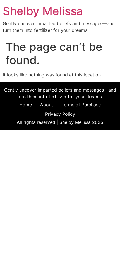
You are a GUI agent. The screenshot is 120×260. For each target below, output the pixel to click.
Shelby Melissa (43, 11)
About (46, 104)
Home (25, 104)
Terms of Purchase (81, 104)
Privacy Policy (60, 114)
